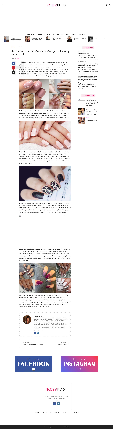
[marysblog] (56, 5)
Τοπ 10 (66, 34)
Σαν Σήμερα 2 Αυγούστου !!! (84, 53)
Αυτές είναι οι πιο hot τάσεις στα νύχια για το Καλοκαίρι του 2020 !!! (92, 121)
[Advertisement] (56, 21)
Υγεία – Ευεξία (57, 34)
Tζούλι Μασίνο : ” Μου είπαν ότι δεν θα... (80, 39)
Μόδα (48, 34)
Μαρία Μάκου (17, 58)
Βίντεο (73, 34)
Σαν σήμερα (82, 34)
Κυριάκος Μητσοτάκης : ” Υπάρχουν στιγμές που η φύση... (16, 39)
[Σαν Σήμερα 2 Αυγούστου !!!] (90, 39)
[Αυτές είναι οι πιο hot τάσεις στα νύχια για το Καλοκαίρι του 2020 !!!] (82, 120)
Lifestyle (40, 34)
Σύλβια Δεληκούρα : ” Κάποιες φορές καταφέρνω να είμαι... (37, 39)
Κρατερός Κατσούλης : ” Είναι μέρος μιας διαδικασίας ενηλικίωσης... (58, 38)
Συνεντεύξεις (30, 34)
